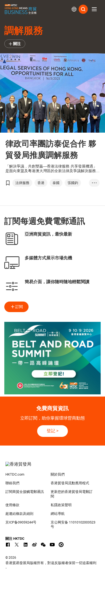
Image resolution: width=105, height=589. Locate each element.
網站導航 (58, 514)
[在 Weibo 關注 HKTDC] (34, 544)
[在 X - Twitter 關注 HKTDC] (16, 544)
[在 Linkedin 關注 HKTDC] (25, 544)
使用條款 (12, 505)
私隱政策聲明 (61, 505)
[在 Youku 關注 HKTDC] (61, 544)
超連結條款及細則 (19, 514)
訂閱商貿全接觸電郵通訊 (24, 492)
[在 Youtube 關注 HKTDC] (52, 544)
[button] (94, 9)
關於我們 (58, 474)
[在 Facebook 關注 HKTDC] (7, 544)
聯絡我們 (12, 483)
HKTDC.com (14, 474)
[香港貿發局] (52, 467)
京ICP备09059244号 (20, 522)
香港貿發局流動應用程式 (70, 483)
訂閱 (19, 307)
